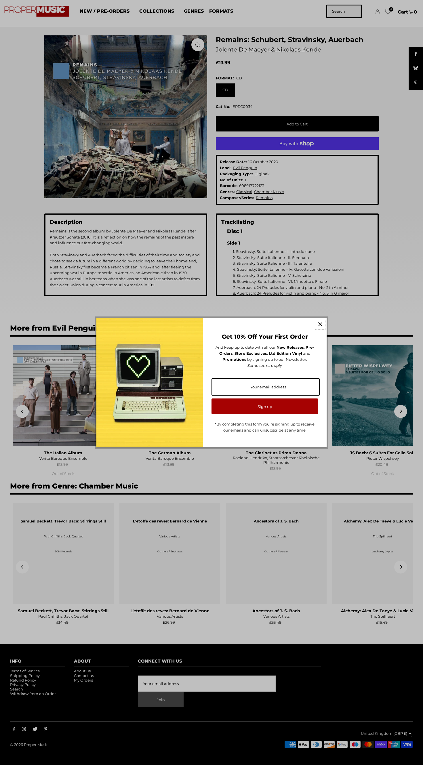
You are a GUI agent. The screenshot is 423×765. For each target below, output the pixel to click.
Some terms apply (264, 365)
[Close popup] (320, 324)
